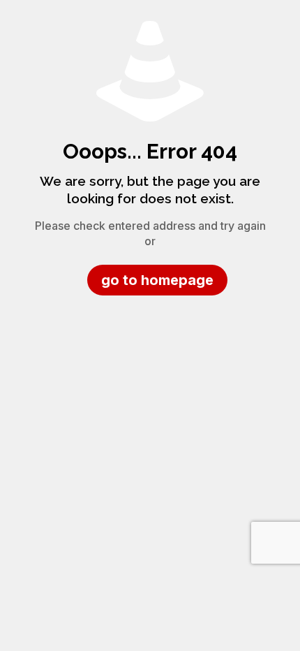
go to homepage (157, 280)
